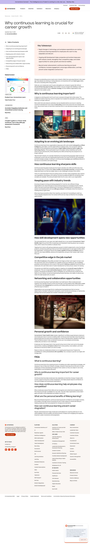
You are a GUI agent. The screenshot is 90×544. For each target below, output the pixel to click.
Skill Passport (37, 477)
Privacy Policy (24, 496)
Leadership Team (74, 430)
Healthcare (55, 475)
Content (36, 464)
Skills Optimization (38, 438)
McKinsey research (70, 264)
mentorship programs (56, 270)
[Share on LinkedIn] (66, 33)
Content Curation (56, 450)
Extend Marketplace (39, 485)
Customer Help (73, 5)
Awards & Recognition (75, 456)
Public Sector (55, 470)
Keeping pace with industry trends (15, 54)
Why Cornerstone (74, 427)
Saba (35, 470)
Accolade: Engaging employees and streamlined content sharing (15, 105)
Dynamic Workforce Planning (59, 453)
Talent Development (39, 440)
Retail (53, 486)
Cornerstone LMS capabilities (55, 352)
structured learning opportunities (43, 87)
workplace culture (53, 346)
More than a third (80, 283)
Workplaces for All (56, 465)
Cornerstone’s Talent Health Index (43, 335)
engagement (48, 285)
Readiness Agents (38, 433)
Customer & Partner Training (59, 462)
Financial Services (56, 473)
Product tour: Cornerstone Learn (14, 76)
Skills (21, 16)
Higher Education (56, 483)
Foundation (72, 440)
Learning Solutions (38, 456)
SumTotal (36, 472)
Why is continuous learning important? (16, 46)
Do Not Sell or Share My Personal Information (64, 496)
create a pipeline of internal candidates (67, 250)
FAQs (7, 69)
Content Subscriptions (39, 467)
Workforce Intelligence (39, 435)
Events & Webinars (74, 478)
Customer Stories (74, 435)
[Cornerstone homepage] (17, 425)
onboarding (58, 104)
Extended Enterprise (39, 462)
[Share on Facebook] (63, 33)
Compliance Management (58, 441)
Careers (72, 448)
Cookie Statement (34, 496)
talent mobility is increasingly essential (63, 169)
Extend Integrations (39, 483)
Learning (36, 459)
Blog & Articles (73, 480)
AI (34, 430)
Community (81, 5)
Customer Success (74, 433)
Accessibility (73, 459)
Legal (18, 496)
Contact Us (7, 444)
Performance (37, 451)
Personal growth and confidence (15, 66)
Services (36, 480)
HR (35, 454)
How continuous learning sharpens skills (17, 51)
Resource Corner (74, 472)
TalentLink (36, 475)
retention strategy (56, 88)
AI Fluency (54, 443)
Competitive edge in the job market (15, 61)
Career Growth (14, 16)
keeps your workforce (73, 159)
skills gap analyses (59, 189)
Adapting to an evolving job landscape (16, 49)
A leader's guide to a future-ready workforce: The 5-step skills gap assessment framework (17, 117)
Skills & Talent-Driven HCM (58, 431)
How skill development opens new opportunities (15, 57)
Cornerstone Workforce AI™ (40, 427)
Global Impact (73, 454)
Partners (65, 5)
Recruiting (36, 446)
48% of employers (42, 261)
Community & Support (10, 446)
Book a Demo (74, 9)
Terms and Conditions (46, 496)
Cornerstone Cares (74, 443)
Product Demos (73, 475)
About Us (72, 438)
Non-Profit (54, 489)
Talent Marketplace (39, 443)
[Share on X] (69, 33)
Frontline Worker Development (59, 456)
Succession (37, 448)
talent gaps (76, 81)
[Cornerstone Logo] (10, 9)
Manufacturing (55, 481)
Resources (7, 16)
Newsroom (72, 446)
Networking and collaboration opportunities (18, 63)
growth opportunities (75, 268)
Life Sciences (55, 478)
